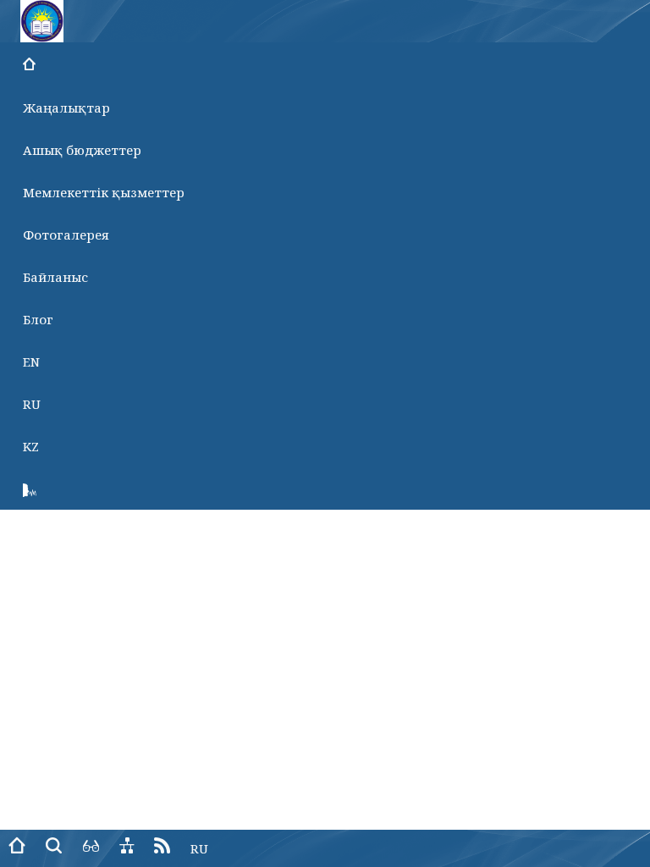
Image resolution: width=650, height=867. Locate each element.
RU (32, 403)
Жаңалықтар (66, 107)
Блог (38, 319)
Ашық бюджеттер (82, 149)
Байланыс (55, 276)
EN (31, 361)
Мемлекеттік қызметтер (104, 192)
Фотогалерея (66, 234)
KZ (31, 446)
